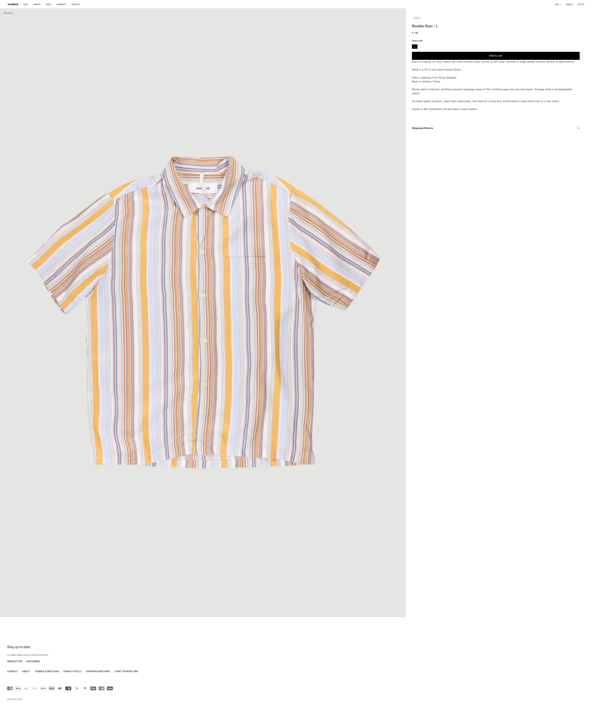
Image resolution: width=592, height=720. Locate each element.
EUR (557, 4)
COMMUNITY (61, 4)
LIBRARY (37, 4)
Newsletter (14, 661)
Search (569, 4)
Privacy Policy (72, 671)
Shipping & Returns (422, 128)
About (26, 671)
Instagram (32, 661)
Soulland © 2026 (14, 699)
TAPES (48, 4)
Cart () (581, 4)
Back (417, 18)
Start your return (126, 671)
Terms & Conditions (47, 671)
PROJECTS (76, 4)
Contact (12, 671)
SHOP (25, 4)
